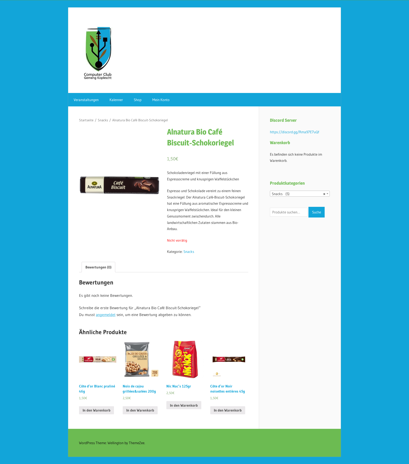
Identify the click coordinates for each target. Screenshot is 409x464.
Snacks (103, 120)
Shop (137, 99)
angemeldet (105, 314)
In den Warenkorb (96, 410)
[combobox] (300, 194)
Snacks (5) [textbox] (298, 193)
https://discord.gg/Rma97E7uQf (294, 132)
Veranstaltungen (86, 99)
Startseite (86, 120)
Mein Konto (161, 99)
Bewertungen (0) (98, 267)
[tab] (98, 267)
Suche (316, 212)
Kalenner (116, 99)
